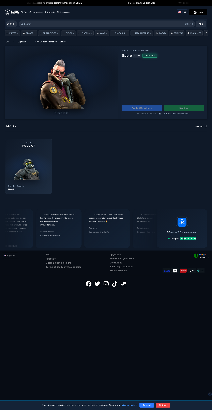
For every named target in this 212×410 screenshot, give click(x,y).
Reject (163, 405)
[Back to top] (210, 394)
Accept (146, 405)
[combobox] (11, 23)
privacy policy (129, 405)
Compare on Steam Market (176, 113)
